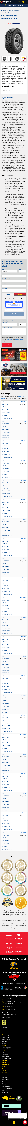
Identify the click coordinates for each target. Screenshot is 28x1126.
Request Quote (7, 345)
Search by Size (5, 1037)
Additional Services (6, 1058)
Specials (4, 1060)
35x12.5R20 (23, 735)
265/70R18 (23, 617)
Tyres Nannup (5, 1084)
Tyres (3, 1034)
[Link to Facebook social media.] (14, 1122)
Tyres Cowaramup (6, 1081)
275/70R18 (23, 656)
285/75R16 (23, 441)
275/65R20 (23, 774)
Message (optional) (7, 327)
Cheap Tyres (5, 1092)
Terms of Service (19, 339)
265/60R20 (23, 754)
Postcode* (4, 288)
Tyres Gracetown (6, 1083)
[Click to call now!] (19, 2)
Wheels (4, 1045)
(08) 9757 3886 (9, 1006)
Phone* (10, 279)
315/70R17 (23, 578)
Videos (4, 1070)
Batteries (4, 1053)
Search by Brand (6, 1039)
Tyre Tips (4, 1043)
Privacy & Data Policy (10, 1119)
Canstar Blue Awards (7, 1088)
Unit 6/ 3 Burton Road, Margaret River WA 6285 (14, 1002)
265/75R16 (23, 421)
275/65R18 (23, 637)
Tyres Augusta (5, 1079)
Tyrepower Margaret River (15, 5)
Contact (4, 1062)
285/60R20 (23, 793)
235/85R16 (23, 402)
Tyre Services (5, 1054)
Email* (4, 283)
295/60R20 (23, 813)
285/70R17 (23, 519)
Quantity (21, 269)
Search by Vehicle (6, 1036)
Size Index (4, 1077)
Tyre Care (4, 1041)
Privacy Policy (9, 339)
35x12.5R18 (23, 597)
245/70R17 (23, 460)
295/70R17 (23, 558)
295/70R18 (23, 715)
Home (4, 10)
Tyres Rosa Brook (6, 1086)
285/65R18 (23, 676)
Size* (3, 269)
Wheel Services (5, 1056)
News (3, 1068)
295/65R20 (23, 832)
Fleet (3, 1066)
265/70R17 (23, 480)
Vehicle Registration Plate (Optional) (8, 321)
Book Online (5, 1064)
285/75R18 (23, 695)
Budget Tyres (5, 1090)
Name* (4, 274)
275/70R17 (23, 499)
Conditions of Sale (19, 1119)
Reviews (4, 1072)
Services (4, 1051)
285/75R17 (23, 539)
